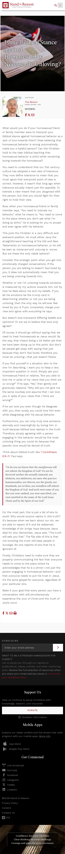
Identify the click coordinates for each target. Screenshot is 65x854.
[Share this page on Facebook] (26, 115)
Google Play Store (19, 748)
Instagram (13, 780)
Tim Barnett (31, 102)
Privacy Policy (10, 803)
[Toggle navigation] (60, 5)
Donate (33, 710)
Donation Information (34, 717)
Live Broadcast (15, 765)
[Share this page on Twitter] (29, 115)
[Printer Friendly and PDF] (15, 613)
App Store (15, 743)
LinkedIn (12, 789)
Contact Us (8, 812)
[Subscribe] (58, 647)
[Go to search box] (56, 5)
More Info (44, 736)
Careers (6, 807)
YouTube (12, 770)
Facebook (12, 775)
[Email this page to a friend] (32, 115)
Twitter (11, 784)
